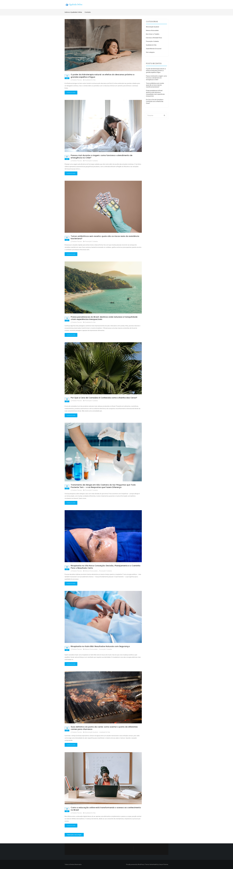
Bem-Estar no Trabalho (152, 34)
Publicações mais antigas (74, 834)
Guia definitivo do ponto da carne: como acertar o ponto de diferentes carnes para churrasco (104, 728)
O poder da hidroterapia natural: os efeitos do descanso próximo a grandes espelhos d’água (102, 75)
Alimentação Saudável (91, 732)
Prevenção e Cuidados (91, 160)
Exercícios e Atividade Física (154, 37)
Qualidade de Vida (90, 80)
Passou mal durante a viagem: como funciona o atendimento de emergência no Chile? (101, 156)
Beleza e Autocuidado (91, 571)
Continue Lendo (71, 92)
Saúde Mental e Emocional (153, 48)
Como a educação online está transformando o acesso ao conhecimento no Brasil (106, 808)
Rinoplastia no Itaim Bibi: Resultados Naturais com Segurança (100, 646)
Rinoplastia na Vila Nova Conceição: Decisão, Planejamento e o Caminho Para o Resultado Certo (105, 566)
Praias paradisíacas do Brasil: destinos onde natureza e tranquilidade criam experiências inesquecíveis (104, 318)
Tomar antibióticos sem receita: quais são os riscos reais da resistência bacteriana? (105, 237)
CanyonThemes (163, 864)
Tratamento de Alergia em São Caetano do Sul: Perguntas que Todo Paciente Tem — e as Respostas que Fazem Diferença (103, 486)
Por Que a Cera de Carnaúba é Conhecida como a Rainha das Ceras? (104, 397)
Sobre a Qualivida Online (73, 12)
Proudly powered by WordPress (135, 864)
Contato (88, 12)
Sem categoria (150, 52)
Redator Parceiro (77, 80)
